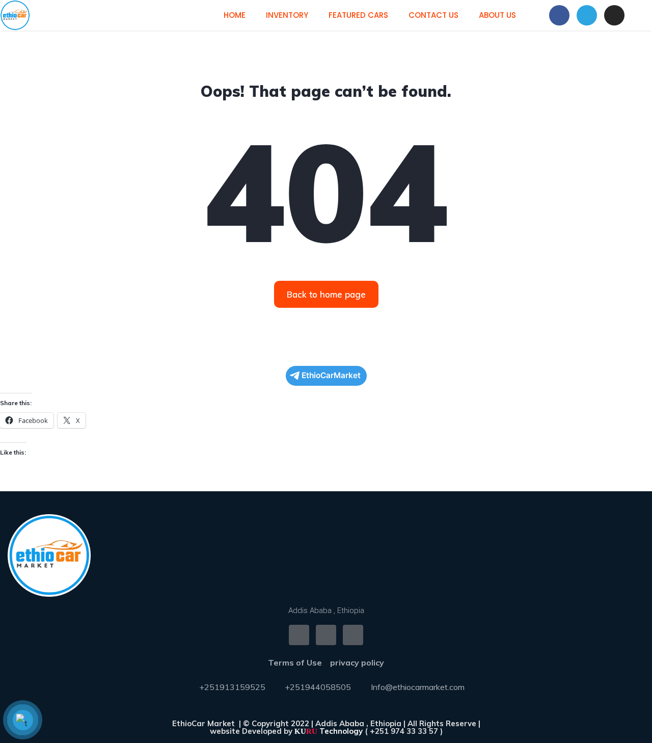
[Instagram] (614, 15)
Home (235, 15)
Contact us (433, 15)
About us (497, 15)
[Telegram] (587, 15)
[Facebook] (559, 15)
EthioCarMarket (331, 375)
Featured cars (358, 15)
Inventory (287, 15)
